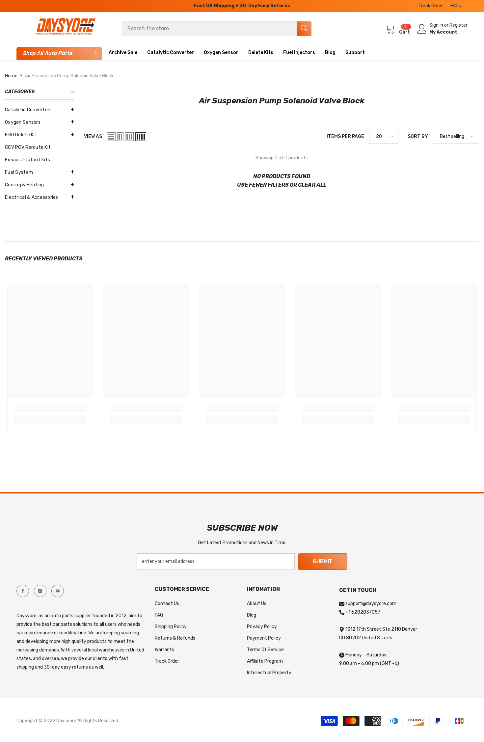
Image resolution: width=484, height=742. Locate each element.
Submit (323, 561)
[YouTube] (57, 591)
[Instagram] (40, 591)
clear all (312, 185)
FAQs (455, 6)
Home (11, 76)
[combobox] (209, 28)
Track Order (430, 6)
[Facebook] (22, 591)
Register (458, 25)
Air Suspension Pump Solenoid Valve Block (69, 76)
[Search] (216, 28)
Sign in (436, 25)
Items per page (345, 136)
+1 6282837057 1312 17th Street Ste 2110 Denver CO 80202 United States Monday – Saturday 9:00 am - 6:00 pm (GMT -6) (378, 637)
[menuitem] (39, 110)
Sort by (418, 136)
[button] (39, 134)
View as (93, 136)
